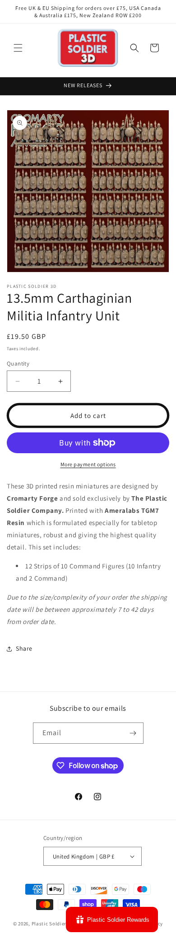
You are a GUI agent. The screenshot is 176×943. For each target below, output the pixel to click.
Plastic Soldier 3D (53, 923)
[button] (18, 48)
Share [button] (24, 648)
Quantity (18, 363)
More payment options (88, 464)
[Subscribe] (133, 733)
